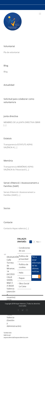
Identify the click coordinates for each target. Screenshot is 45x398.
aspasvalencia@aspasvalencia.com (16, 337)
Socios (7, 208)
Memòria (8, 160)
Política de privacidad (23, 257)
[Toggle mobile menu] (40, 13)
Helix (21, 272)
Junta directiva (11, 116)
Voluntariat (9, 46)
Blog (6, 65)
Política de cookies (23, 266)
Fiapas (22, 278)
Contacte (8, 222)
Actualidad (9, 84)
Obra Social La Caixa (24, 285)
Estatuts (8, 138)
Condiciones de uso (24, 249)
